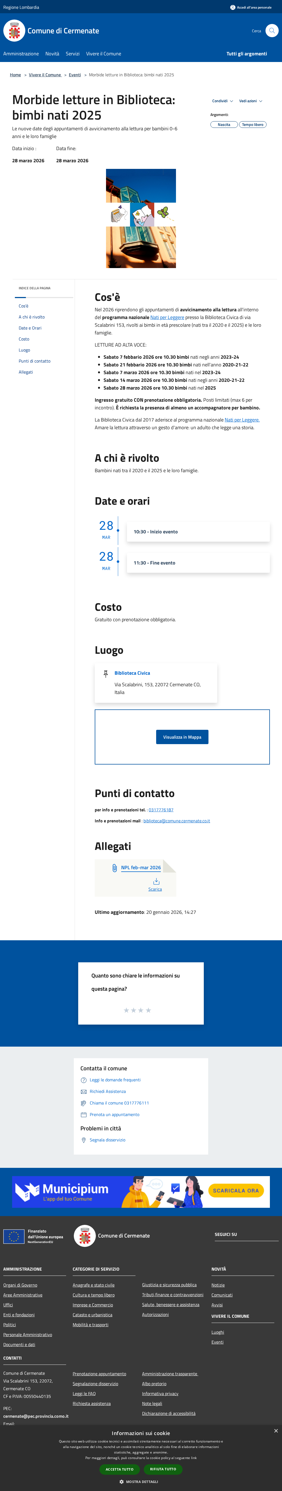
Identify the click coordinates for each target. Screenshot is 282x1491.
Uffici (8, 1304)
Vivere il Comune (45, 74)
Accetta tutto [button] (120, 1469)
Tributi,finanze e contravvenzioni (173, 1294)
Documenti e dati (19, 1344)
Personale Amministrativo (27, 1334)
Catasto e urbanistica (92, 1314)
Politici (9, 1324)
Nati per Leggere (167, 317)
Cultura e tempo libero (94, 1295)
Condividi (220, 101)
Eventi (75, 74)
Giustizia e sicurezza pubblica (169, 1284)
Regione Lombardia (21, 7)
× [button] (276, 1431)
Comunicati (222, 1295)
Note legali (152, 1403)
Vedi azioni (248, 101)
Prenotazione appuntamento (99, 1373)
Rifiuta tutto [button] (163, 1469)
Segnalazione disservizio (95, 1383)
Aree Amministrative (22, 1295)
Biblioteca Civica (132, 673)
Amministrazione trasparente (170, 1373)
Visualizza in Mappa (182, 737)
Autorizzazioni (155, 1314)
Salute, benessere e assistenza (170, 1304)
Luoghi (218, 1332)
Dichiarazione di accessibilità (169, 1413)
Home (15, 74)
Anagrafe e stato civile (94, 1285)
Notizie (218, 1285)
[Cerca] (272, 30)
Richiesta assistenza (92, 1403)
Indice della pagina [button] (34, 288)
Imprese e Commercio (93, 1304)
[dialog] (141, 1458)
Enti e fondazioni (19, 1314)
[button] (141, 1481)
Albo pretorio (154, 1383)
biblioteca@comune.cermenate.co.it (176, 820)
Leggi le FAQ (84, 1393)
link (194, 1457)
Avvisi (217, 1304)
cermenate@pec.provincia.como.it (36, 1416)
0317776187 (161, 809)
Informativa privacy (160, 1393)
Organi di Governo (20, 1285)
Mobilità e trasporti (91, 1324)
